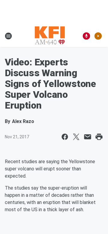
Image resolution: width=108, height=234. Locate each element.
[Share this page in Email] (87, 137)
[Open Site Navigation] (8, 36)
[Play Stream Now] (98, 36)
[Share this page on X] (76, 137)
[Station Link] (50, 36)
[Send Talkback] (86, 36)
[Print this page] (99, 137)
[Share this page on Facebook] (65, 137)
